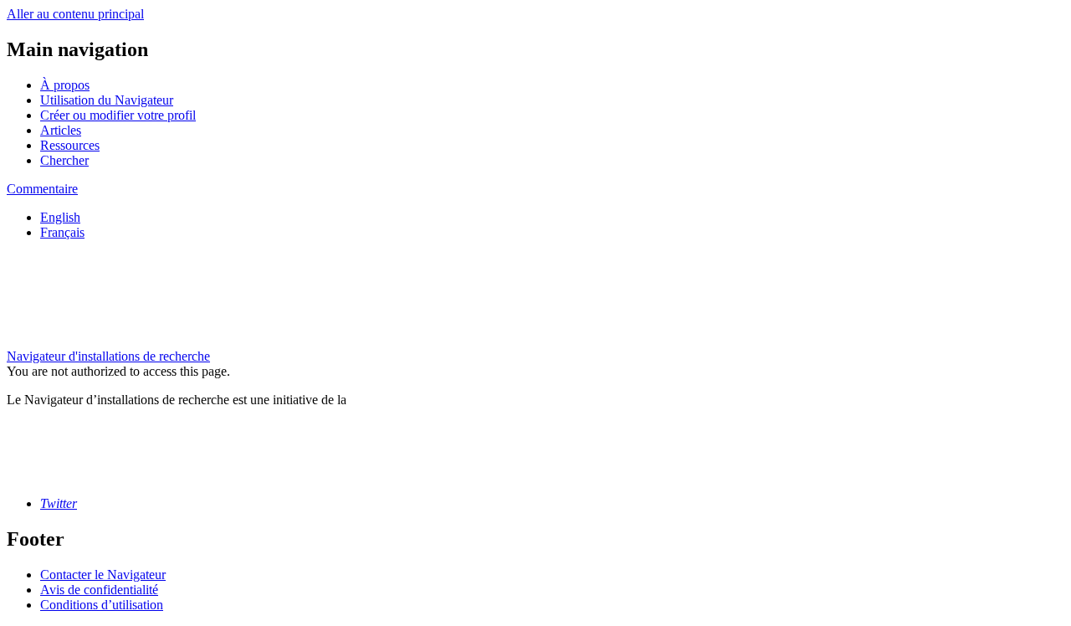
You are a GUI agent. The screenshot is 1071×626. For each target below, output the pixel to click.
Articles (60, 130)
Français (62, 232)
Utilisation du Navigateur (106, 100)
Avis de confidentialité (99, 589)
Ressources (70, 145)
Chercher (64, 160)
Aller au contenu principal (75, 14)
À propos (65, 85)
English (60, 217)
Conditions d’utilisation (101, 605)
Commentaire (42, 189)
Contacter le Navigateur (103, 574)
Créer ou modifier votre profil (118, 115)
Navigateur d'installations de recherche (108, 356)
